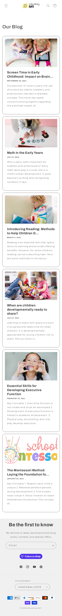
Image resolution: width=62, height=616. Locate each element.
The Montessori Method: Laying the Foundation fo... (28, 472)
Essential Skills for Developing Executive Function (24, 390)
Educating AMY (35, 608)
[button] (6, 5)
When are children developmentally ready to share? (27, 309)
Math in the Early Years (25, 153)
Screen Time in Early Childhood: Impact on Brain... (30, 74)
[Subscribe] (52, 545)
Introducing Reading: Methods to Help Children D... (31, 231)
